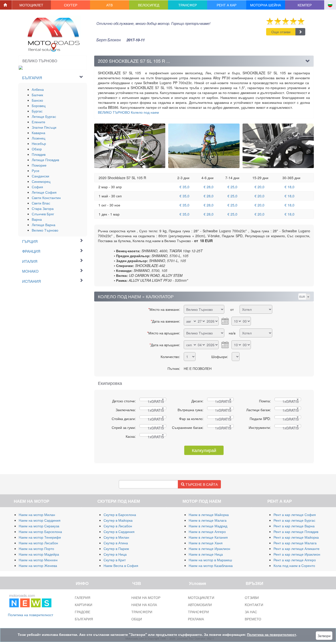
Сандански (40, 175)
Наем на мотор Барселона (40, 531)
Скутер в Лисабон (118, 525)
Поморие (39, 165)
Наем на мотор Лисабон (38, 542)
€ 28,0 (209, 186)
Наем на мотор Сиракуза (39, 525)
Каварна (38, 132)
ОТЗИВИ (252, 597)
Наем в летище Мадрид (208, 525)
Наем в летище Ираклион (209, 548)
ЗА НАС (251, 611)
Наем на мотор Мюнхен (38, 559)
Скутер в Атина (116, 542)
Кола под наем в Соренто (294, 565)
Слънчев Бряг (43, 213)
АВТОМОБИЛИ (200, 604)
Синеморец (41, 181)
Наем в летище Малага (208, 520)
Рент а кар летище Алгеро (295, 559)
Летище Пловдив (45, 159)
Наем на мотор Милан (37, 514)
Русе (35, 170)
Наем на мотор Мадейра (39, 554)
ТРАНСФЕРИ (141, 611)
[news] (30, 599)
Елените (38, 121)
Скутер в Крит (115, 559)
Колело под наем (128, 112)
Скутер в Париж (116, 548)
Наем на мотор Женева (38, 565)
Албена (38, 89)
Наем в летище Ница (206, 554)
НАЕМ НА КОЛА (144, 604)
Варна (37, 219)
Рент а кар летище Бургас (294, 520)
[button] (31, 5)
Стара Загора (43, 208)
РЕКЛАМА (196, 618)
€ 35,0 (184, 186)
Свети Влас (41, 203)
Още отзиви (280, 31)
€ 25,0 (232, 186)
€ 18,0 (289, 186)
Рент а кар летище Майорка (296, 537)
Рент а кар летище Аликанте (297, 548)
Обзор (37, 148)
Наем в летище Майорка (209, 514)
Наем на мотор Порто (36, 548)
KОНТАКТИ (254, 604)
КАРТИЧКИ (83, 604)
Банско (37, 100)
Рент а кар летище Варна (294, 525)
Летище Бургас (44, 116)
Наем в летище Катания (208, 537)
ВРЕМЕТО (253, 618)
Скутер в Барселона (120, 514)
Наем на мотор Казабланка (211, 565)
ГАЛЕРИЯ (82, 597)
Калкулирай (204, 450)
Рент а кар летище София (295, 514)
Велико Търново (45, 230)
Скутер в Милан (116, 537)
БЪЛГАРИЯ (84, 618)
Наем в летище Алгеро (207, 531)
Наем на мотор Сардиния (40, 520)
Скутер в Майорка (118, 520)
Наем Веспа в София (121, 565)
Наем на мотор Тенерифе (40, 537)
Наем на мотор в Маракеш (210, 559)
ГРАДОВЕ (82, 611)
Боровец (39, 105)
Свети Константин (46, 197)
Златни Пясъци (44, 127)
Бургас (37, 111)
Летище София (44, 192)
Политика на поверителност (30, 614)
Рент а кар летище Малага (295, 542)
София (37, 186)
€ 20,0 (259, 186)
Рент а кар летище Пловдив (296, 531)
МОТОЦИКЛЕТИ (201, 597)
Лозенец (38, 138)
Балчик (37, 94)
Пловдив (39, 154)
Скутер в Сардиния (119, 531)
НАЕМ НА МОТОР (145, 597)
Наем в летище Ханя (206, 542)
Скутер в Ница (115, 554)
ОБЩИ (136, 618)
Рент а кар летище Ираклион (297, 554)
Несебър (39, 143)
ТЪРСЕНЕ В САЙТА (201, 484)
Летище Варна (43, 224)
